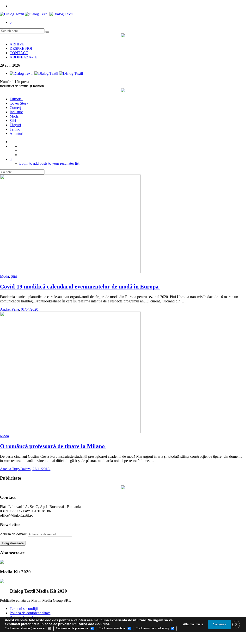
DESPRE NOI (21, 48)
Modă (14, 116)
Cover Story (19, 103)
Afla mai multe (193, 624)
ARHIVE (17, 44)
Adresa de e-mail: (14, 534)
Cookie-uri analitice (112, 628)
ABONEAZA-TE (23, 57)
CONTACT (19, 53)
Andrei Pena (9, 309)
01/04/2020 (30, 309)
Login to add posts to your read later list (49, 163)
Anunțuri (16, 133)
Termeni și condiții (24, 609)
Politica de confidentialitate (30, 613)
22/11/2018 (41, 469)
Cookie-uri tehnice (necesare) (25, 628)
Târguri (15, 125)
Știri (13, 121)
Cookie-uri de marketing (152, 628)
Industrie (16, 112)
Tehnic (15, 129)
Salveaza (219, 624)
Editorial (16, 99)
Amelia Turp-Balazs (15, 469)
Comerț (15, 108)
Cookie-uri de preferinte (72, 628)
